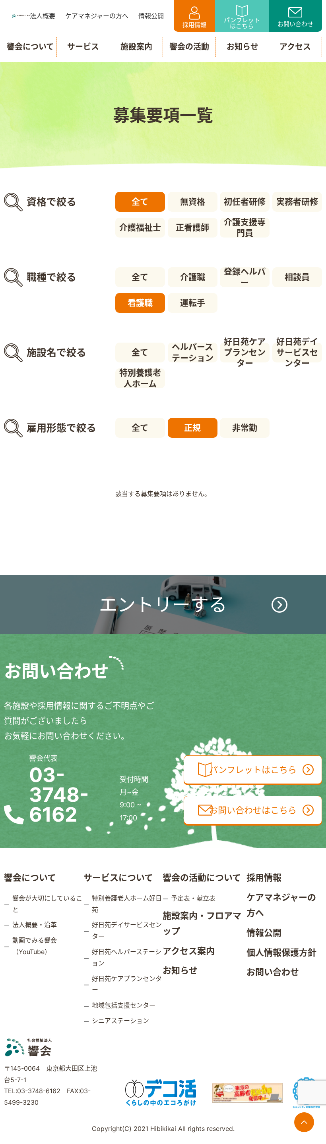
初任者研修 (245, 202)
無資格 (192, 202)
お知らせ (180, 970)
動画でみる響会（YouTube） (34, 946)
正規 (192, 428)
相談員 (297, 277)
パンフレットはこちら (242, 23)
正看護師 (192, 227)
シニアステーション (120, 1021)
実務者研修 (297, 202)
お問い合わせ (295, 24)
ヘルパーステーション (192, 352)
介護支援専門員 (245, 228)
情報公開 (263, 932)
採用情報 (194, 25)
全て (140, 202)
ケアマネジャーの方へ (281, 905)
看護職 (140, 303)
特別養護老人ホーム (140, 378)
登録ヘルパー (245, 277)
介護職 (192, 277)
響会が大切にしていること (47, 904)
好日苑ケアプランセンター (245, 352)
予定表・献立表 (193, 898)
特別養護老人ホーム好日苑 (127, 904)
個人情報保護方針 (281, 952)
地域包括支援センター (123, 1005)
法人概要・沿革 (34, 925)
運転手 (192, 303)
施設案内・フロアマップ (202, 923)
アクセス (295, 47)
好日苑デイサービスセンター (297, 352)
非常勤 (244, 428)
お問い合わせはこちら (253, 810)
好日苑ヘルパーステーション (126, 957)
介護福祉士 (140, 227)
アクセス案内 (189, 951)
